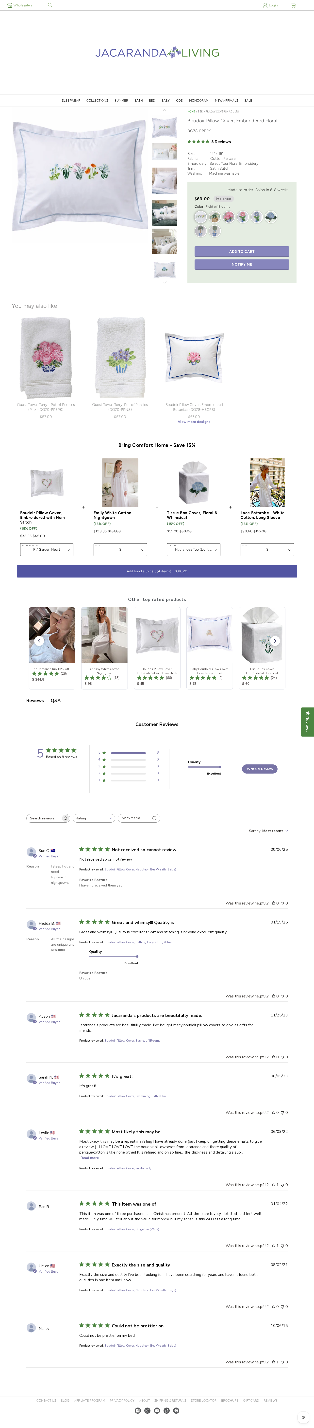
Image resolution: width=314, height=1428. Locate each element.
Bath (138, 100)
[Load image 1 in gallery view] (165, 128)
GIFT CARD (251, 1400)
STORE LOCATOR (203, 1400)
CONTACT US (46, 1400)
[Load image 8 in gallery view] (165, 270)
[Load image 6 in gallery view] (165, 213)
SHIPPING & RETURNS (170, 1400)
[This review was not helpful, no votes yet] (282, 903)
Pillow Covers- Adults (222, 111)
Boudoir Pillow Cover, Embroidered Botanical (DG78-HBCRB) (194, 407)
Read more (90, 1158)
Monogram (199, 100)
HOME (191, 111)
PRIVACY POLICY (122, 1400)
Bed (152, 100)
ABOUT (144, 1400)
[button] (50, 5)
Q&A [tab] (56, 701)
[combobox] (94, 818)
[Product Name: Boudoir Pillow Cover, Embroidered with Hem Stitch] (157, 648)
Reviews (271, 1400)
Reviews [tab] (35, 701)
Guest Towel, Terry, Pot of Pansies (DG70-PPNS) (120, 407)
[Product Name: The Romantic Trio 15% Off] (52, 648)
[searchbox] (44, 818)
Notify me (242, 264)
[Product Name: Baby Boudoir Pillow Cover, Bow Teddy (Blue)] (209, 648)
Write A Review (260, 769)
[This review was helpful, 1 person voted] (273, 1185)
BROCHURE (229, 1400)
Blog (65, 1400)
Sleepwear (71, 100)
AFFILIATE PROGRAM (89, 1400)
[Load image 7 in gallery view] (165, 242)
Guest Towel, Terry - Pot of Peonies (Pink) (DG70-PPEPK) (46, 407)
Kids (179, 100)
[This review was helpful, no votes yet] (273, 903)
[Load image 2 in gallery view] (165, 152)
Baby (166, 100)
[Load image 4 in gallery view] (165, 180)
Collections (97, 100)
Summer (121, 100)
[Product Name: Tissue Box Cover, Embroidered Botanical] (262, 648)
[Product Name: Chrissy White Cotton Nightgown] (104, 648)
